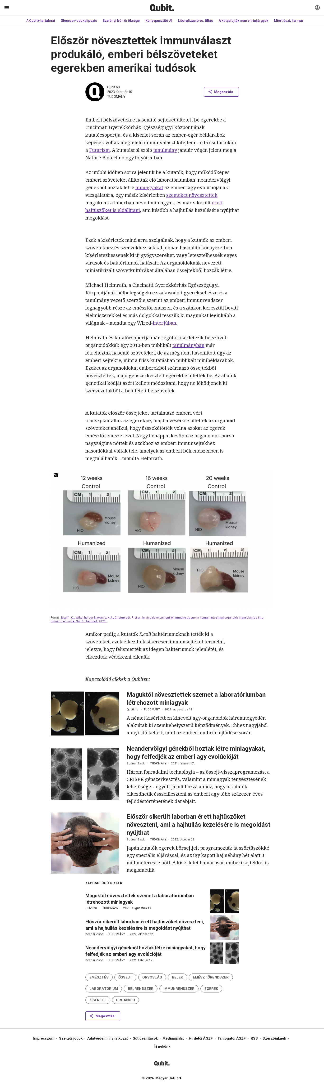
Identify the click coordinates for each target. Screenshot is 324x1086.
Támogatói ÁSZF (232, 1038)
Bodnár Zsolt (136, 763)
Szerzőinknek (274, 1038)
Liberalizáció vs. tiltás (195, 20)
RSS (254, 1038)
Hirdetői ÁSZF (201, 1038)
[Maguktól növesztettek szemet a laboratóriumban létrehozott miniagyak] (85, 714)
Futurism (99, 150)
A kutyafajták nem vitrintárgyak (243, 20)
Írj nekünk (162, 1046)
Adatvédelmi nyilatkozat (107, 1038)
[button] (99, 977)
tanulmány (165, 150)
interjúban (164, 323)
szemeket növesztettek (192, 195)
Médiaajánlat (173, 1038)
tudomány (116, 97)
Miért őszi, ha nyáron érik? (295, 20)
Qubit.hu (113, 87)
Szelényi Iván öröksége (121, 20)
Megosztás (223, 92)
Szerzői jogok (71, 1038)
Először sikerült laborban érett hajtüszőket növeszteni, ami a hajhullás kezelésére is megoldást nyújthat (198, 824)
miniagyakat (149, 187)
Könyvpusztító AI (158, 20)
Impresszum (43, 1038)
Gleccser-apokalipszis (79, 20)
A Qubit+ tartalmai (40, 20)
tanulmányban (188, 345)
